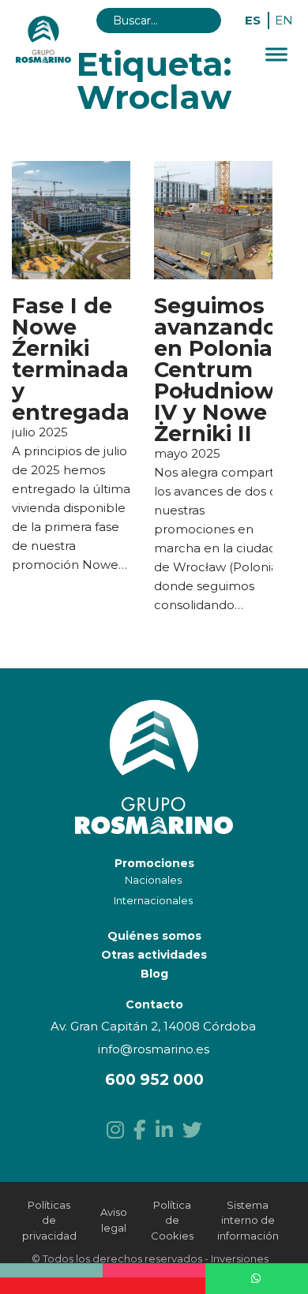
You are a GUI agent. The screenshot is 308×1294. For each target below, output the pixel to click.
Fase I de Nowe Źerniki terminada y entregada (71, 359)
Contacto (154, 1004)
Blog (154, 974)
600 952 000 (154, 1080)
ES (253, 20)
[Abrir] (276, 55)
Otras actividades (154, 955)
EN (284, 20)
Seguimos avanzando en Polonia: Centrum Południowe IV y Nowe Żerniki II (220, 370)
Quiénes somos (154, 936)
